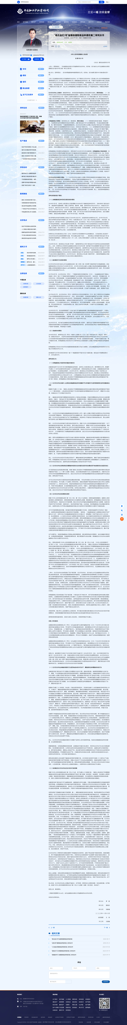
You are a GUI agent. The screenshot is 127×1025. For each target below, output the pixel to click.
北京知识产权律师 (59, 1017)
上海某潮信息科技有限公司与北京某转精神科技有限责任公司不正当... (35, 265)
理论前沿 (50, 22)
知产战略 (87, 1005)
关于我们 (24, 59)
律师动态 (82, 22)
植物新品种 (104, 28)
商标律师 (50, 1017)
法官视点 (58, 22)
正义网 (98, 1017)
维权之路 (74, 1005)
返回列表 (57, 27)
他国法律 (25, 297)
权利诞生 (74, 1007)
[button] (30, 131)
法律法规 (25, 283)
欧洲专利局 (90, 1017)
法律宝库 (99, 22)
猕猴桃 (70, 42)
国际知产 (33, 22)
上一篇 (53, 927)
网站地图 (107, 22)
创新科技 (68, 1007)
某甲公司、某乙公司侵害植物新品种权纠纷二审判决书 (35, 262)
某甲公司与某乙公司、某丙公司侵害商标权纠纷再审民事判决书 (35, 259)
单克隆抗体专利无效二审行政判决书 (35, 256)
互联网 (67, 1005)
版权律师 (43, 1017)
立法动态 (38, 283)
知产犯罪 (87, 1002)
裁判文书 (91, 22)
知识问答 (55, 1005)
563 (106, 46)
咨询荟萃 (87, 999)
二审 (65, 42)
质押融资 (87, 1007)
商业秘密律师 (35, 1017)
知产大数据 (56, 1007)
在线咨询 (36, 59)
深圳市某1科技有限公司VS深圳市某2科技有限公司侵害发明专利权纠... (35, 253)
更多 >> (41, 69)
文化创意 (61, 1007)
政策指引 (25, 287)
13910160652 (24, 2)
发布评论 (105, 981)
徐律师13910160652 (28, 999)
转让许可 (81, 1007)
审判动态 (41, 22)
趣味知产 (61, 1005)
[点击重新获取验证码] (68, 981)
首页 (18, 22)
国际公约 (38, 297)
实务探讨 (74, 22)
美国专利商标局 (81, 1017)
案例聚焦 (66, 22)
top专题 (81, 1005)
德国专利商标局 (106, 1017)
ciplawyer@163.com (38, 55)
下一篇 (106, 927)
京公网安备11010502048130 (63, 1022)
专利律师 (26, 1017)
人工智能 (68, 999)
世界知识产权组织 (71, 1017)
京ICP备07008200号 (48, 1022)
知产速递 (25, 22)
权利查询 (68, 1010)
